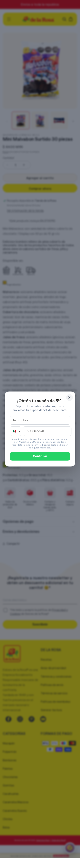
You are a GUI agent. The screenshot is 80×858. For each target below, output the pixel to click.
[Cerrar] (69, 397)
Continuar (40, 456)
